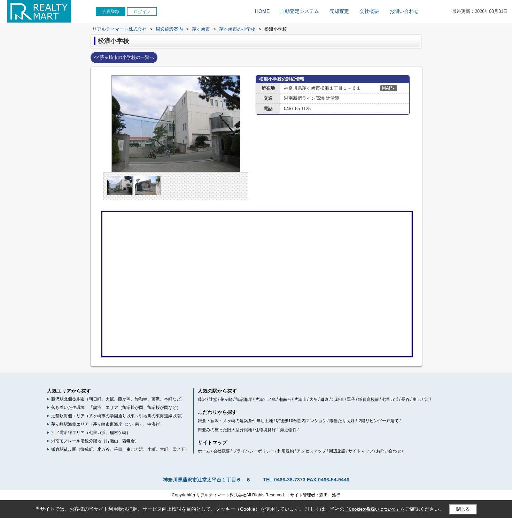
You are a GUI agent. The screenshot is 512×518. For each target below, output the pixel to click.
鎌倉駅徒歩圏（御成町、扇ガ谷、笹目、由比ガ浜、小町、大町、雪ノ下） (120, 449)
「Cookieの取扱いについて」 (372, 509)
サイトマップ (360, 451)
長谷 (405, 399)
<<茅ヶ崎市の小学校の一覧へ (124, 57)
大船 (313, 399)
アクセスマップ (311, 451)
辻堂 (213, 399)
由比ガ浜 (420, 399)
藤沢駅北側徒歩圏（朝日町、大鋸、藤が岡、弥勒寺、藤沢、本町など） (118, 399)
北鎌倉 (338, 399)
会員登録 (110, 11)
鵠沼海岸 (243, 399)
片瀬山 (300, 399)
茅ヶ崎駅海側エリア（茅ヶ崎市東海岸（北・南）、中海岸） (107, 424)
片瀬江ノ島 (265, 399)
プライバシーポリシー (253, 451)
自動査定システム (299, 11)
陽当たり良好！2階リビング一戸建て (364, 420)
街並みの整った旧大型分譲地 (225, 429)
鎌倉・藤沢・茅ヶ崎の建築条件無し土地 (235, 420)
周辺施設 (337, 451)
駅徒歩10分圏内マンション (301, 420)
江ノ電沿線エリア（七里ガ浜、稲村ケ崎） (91, 432)
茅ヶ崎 (226, 399)
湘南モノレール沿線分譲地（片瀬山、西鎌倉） (95, 441)
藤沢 (202, 399)
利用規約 (285, 451)
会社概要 (369, 11)
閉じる (463, 509)
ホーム (204, 451)
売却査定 (339, 11)
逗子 (351, 399)
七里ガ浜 (390, 399)
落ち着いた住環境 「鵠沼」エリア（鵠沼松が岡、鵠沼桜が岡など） (116, 407)
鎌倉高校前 (368, 399)
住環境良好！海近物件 (276, 429)
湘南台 (285, 399)
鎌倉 (324, 399)
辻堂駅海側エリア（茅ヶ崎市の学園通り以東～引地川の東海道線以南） (118, 415)
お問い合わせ (404, 11)
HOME (262, 11)
